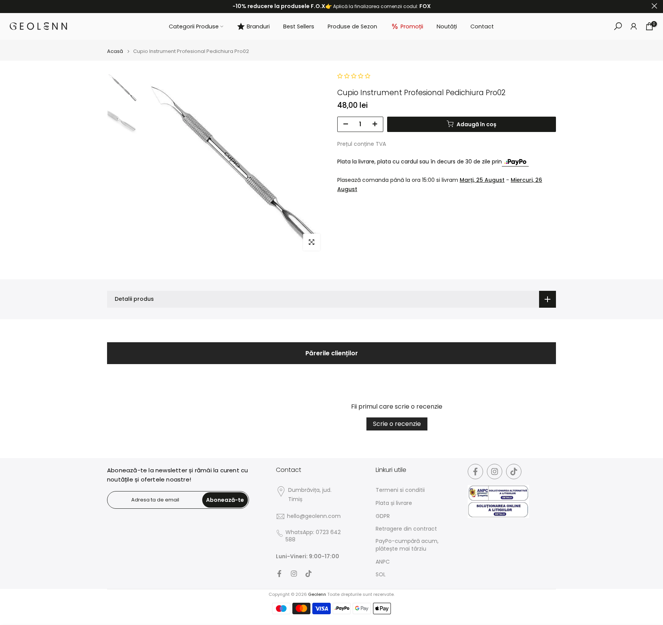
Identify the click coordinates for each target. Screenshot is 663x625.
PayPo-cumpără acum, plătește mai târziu (407, 545)
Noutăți (447, 26)
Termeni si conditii (400, 490)
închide (9, 6)
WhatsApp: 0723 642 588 (313, 536)
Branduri (258, 26)
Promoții (412, 26)
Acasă (115, 51)
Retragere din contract (406, 529)
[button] (353, 76)
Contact (482, 26)
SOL (381, 574)
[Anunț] (331, 6)
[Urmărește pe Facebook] (279, 573)
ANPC (383, 562)
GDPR (383, 516)
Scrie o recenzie (397, 423)
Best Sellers (298, 26)
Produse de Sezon (352, 26)
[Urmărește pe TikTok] (308, 573)
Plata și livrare (394, 503)
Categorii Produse (194, 26)
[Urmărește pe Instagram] (293, 573)
